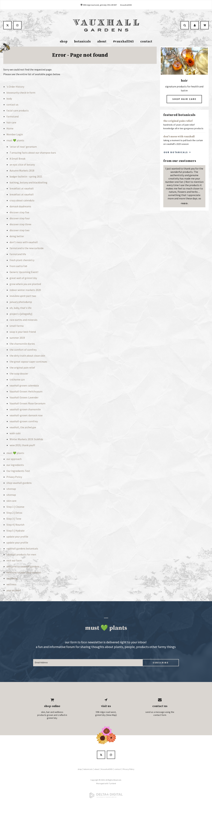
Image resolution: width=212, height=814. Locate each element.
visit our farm (14, 560)
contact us (12, 104)
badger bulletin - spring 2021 (26, 176)
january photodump (21, 302)
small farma (17, 325)
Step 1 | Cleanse (15, 506)
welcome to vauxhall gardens (22, 566)
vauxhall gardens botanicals (22, 548)
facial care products (17, 110)
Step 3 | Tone (13, 518)
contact (146, 41)
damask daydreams (20, 206)
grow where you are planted (25, 284)
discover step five (19, 212)
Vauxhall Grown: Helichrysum (26, 391)
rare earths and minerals (23, 319)
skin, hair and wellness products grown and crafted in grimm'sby (52, 715)
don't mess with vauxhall (24, 242)
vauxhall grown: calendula (24, 385)
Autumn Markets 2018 (22, 170)
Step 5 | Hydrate (15, 530)
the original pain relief (22, 367)
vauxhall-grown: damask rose (26, 415)
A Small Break (17, 158)
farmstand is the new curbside (27, 248)
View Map (111, 714)
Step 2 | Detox (14, 512)
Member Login (14, 134)
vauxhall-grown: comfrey (24, 421)
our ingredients (15, 465)
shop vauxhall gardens (19, 482)
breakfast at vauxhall (22, 188)
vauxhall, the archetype (23, 427)
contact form (159, 714)
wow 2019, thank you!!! (22, 445)
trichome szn (17, 379)
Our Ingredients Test (18, 471)
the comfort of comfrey (23, 349)
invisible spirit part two (23, 296)
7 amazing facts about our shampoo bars (33, 152)
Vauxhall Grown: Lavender (24, 397)
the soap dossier (19, 373)
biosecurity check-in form (20, 92)
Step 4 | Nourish (15, 524)
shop (63, 41)
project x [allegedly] (21, 313)
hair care (11, 122)
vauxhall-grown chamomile (25, 409)
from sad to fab (18, 266)
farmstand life (18, 254)
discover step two (19, 230)
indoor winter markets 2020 (25, 290)
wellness (11, 584)
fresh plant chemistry (22, 260)
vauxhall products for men (21, 554)
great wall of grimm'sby (23, 278)
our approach (14, 459)
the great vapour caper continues (28, 361)
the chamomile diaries (22, 343)
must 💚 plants (15, 140)
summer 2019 (17, 337)
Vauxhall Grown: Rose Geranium (27, 403)
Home (9, 128)
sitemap (11, 488)
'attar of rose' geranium (23, 146)
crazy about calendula (22, 200)
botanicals (82, 41)
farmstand (12, 116)
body (9, 98)
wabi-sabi (15, 433)
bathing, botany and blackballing (28, 182)
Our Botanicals (176, 152)
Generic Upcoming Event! (24, 272)
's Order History (15, 86)
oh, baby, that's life (20, 307)
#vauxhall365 (126, 5)
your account (13, 590)
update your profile (17, 536)
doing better (17, 236)
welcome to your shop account (23, 572)
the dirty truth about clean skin (27, 355)
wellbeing (12, 578)
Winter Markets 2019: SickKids (26, 439)
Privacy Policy (14, 476)
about (101, 41)
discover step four (20, 218)
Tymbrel (112, 783)
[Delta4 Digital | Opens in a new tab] (106, 795)
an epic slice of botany (22, 164)
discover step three (20, 224)
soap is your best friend (23, 331)
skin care (11, 500)
